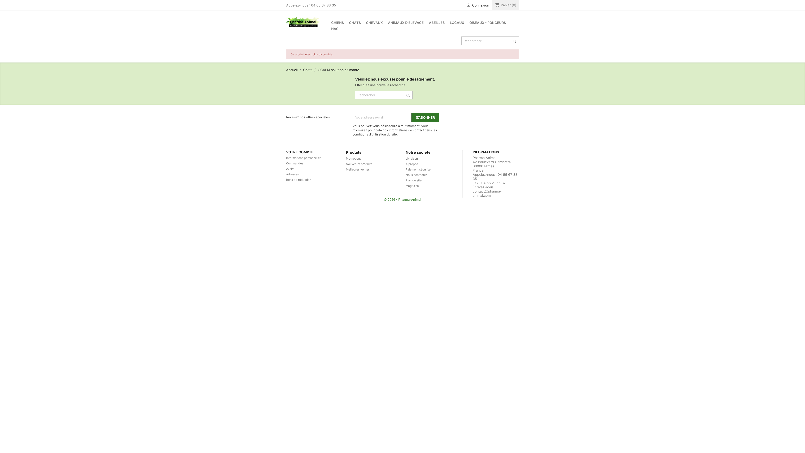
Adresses (292, 174)
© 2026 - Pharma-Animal (402, 200)
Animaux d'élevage (406, 23)
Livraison (412, 158)
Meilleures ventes (358, 169)
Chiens (337, 23)
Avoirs (290, 169)
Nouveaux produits (359, 164)
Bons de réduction (298, 179)
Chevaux (374, 23)
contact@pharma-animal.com (487, 193)
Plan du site (414, 180)
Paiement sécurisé (418, 169)
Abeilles (437, 23)
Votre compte (299, 152)
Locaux (457, 23)
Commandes (294, 163)
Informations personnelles (303, 158)
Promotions (353, 158)
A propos (412, 164)
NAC (335, 29)
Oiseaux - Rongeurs (487, 23)
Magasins (412, 185)
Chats (355, 23)
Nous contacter (416, 175)
